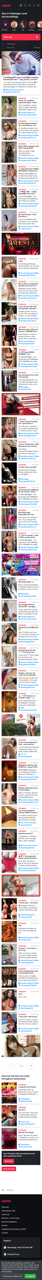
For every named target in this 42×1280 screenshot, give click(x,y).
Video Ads (10, 48)
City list (4, 1225)
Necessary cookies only (12, 1276)
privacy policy (7, 1271)
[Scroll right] (39, 25)
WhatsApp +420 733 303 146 (19, 1247)
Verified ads (11, 44)
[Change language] (21, 5)
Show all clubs (8, 1169)
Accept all (30, 1276)
